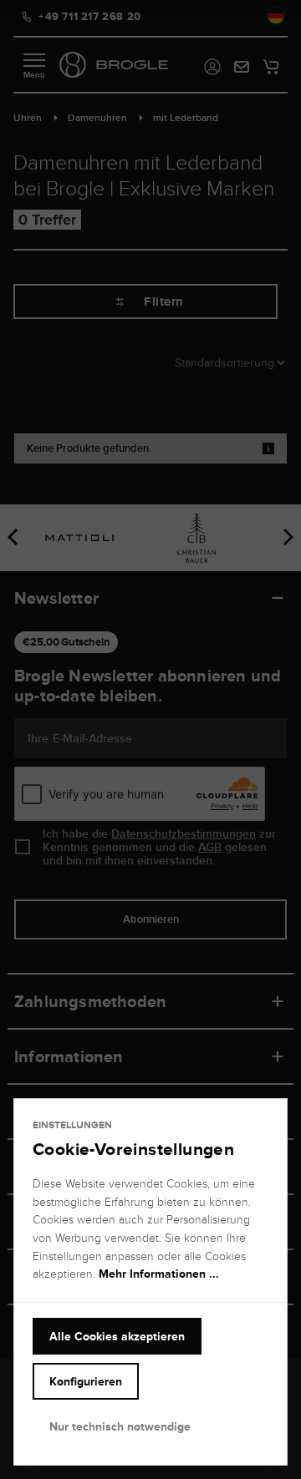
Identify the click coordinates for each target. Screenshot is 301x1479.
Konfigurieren (85, 1381)
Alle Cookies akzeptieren (117, 1336)
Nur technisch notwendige (120, 1426)
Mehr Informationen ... (159, 1273)
